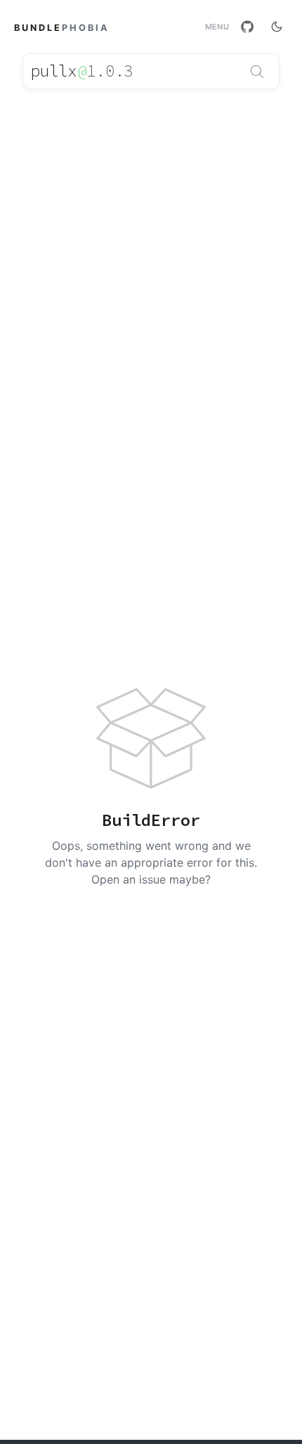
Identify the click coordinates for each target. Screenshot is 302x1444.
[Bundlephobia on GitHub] (247, 26)
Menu (217, 27)
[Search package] (257, 71)
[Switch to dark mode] (276, 26)
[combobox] (151, 71)
